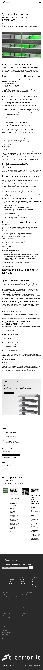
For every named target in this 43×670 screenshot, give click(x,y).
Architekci (22, 577)
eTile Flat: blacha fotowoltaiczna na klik (9, 596)
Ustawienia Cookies (37, 665)
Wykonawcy (22, 579)
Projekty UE (11, 581)
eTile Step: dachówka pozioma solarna (9, 598)
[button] (40, 2)
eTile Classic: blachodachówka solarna (9, 594)
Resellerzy (22, 581)
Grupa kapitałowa (12, 579)
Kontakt (10, 583)
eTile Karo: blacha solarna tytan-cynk (9, 600)
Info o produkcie (9, 393)
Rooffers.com (22, 583)
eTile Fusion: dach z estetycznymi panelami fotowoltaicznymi (10, 603)
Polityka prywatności (28, 665)
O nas (10, 577)
